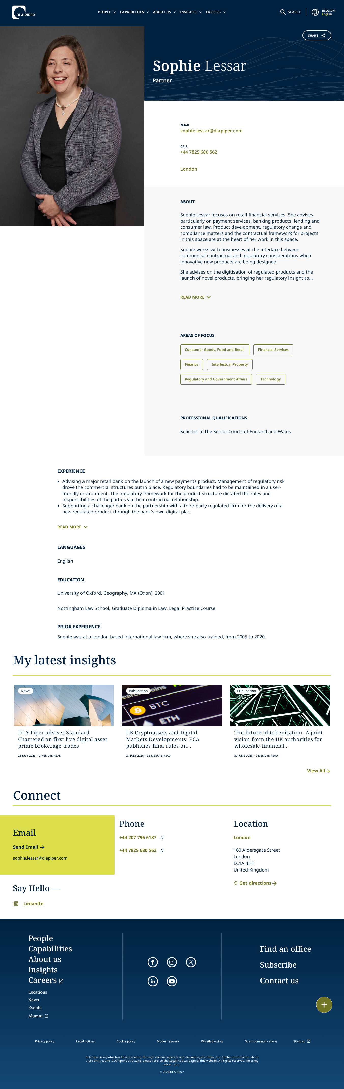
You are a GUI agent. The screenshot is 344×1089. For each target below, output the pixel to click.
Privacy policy (44, 1041)
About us (162, 12)
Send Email (25, 847)
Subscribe (278, 964)
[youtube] (172, 981)
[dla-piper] (25, 12)
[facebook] (153, 962)
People (104, 12)
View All (316, 771)
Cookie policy (126, 1041)
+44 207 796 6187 (137, 837)
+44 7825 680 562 (198, 152)
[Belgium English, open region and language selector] (315, 12)
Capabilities (132, 12)
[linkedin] (153, 981)
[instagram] (172, 962)
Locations (37, 992)
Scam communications (261, 1041)
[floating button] (324, 1005)
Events (34, 1007)
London (188, 169)
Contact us (279, 980)
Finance (191, 364)
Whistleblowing (212, 1041)
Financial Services (273, 349)
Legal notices (85, 1041)
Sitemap (299, 1041)
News (33, 1000)
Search (295, 12)
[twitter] (191, 962)
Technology (270, 379)
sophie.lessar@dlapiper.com (211, 131)
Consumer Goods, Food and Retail (215, 349)
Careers (213, 12)
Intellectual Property (230, 364)
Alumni (35, 1016)
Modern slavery (168, 1041)
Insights (188, 12)
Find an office (285, 949)
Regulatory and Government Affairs (216, 379)
